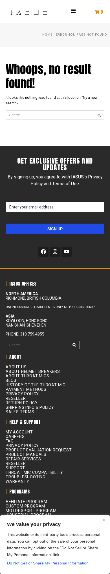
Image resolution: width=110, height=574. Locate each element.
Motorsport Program (31, 510)
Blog (11, 380)
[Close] (104, 519)
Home (47, 34)
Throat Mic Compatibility (34, 472)
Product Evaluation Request (39, 450)
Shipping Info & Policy (30, 407)
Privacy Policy (22, 394)
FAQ (10, 441)
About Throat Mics (27, 376)
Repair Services (23, 459)
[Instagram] (55, 252)
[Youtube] (66, 252)
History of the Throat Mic (35, 385)
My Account (19, 432)
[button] (73, 11)
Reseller (16, 398)
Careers (15, 436)
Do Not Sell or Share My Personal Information (48, 563)
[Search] (74, 345)
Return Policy (22, 403)
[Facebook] (43, 252)
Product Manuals (26, 454)
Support (15, 468)
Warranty (17, 481)
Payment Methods (26, 389)
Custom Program (25, 506)
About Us (16, 367)
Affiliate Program (26, 501)
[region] (55, 544)
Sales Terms (20, 412)
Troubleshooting (25, 477)
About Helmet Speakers (33, 371)
